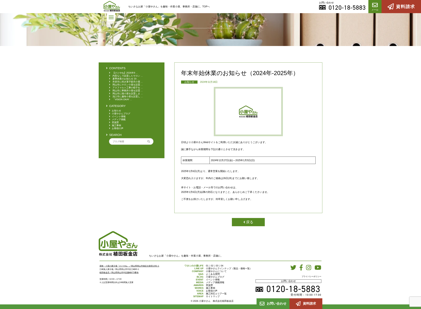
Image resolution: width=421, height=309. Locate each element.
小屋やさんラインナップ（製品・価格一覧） (229, 268)
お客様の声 (211, 290)
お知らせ (189, 81)
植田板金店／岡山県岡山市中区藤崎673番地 (118, 272)
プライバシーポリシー (311, 276)
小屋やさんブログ (215, 276)
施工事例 (210, 288)
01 (207, 265)
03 (217, 265)
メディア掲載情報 (215, 282)
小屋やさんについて (216, 271)
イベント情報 (213, 279)
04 (222, 265)
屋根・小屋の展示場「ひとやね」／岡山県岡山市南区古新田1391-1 (129, 266)
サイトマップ (213, 296)
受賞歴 (209, 285)
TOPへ (206, 6)
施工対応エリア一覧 (216, 293)
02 (212, 265)
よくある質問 (213, 274)
